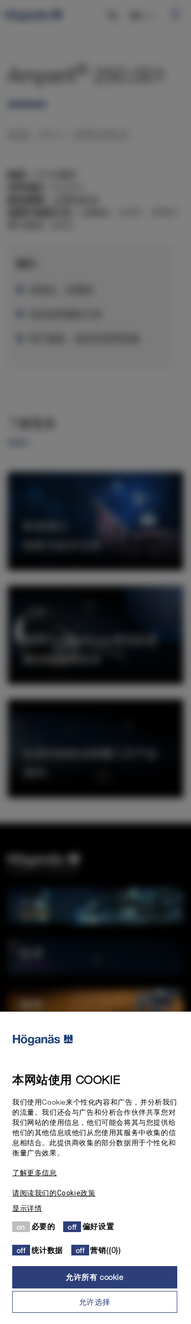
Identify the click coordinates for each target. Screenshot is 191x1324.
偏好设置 (98, 1226)
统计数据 (47, 1249)
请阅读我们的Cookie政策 (53, 1193)
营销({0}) (105, 1249)
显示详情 (27, 1208)
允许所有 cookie (95, 1276)
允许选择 (95, 1301)
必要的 (44, 1226)
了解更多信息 (34, 1173)
